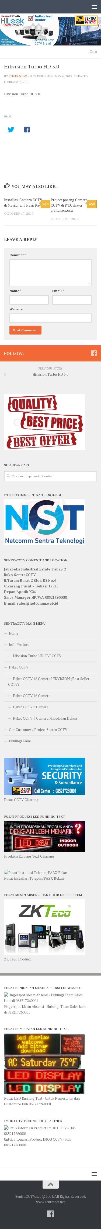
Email (58, 290)
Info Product (19, 644)
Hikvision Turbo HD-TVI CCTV (37, 655)
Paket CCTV (19, 667)
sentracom (18, 76)
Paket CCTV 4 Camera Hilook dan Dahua (45, 718)
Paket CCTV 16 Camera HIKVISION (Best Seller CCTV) (48, 681)
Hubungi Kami (20, 741)
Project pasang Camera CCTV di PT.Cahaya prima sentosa (69, 205)
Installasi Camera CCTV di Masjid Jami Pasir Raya (23, 202)
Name (15, 290)
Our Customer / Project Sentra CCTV (38, 729)
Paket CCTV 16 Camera (31, 695)
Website (16, 309)
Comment (17, 255)
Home (13, 633)
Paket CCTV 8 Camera (30, 707)
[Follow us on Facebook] (93, 353)
